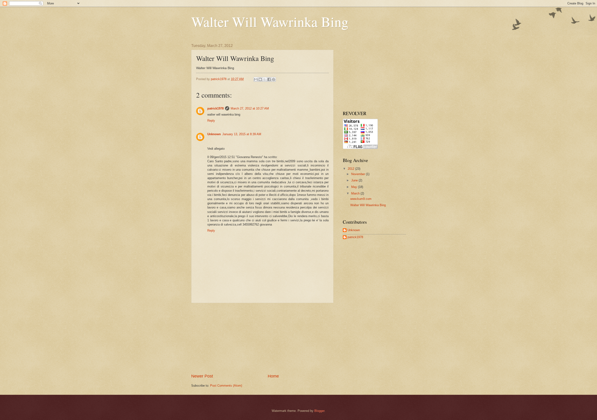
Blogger (319, 411)
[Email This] (255, 79)
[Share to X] (264, 79)
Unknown (214, 134)
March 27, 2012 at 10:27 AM (250, 108)
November (358, 174)
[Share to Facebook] (269, 79)
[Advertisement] (262, 338)
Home (273, 376)
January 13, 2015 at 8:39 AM (241, 134)
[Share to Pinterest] (273, 79)
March (356, 193)
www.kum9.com (360, 199)
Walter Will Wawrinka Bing (269, 21)
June (355, 180)
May (354, 187)
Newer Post (202, 376)
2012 (351, 168)
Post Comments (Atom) (226, 385)
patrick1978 (215, 108)
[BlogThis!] (260, 79)
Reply (211, 120)
